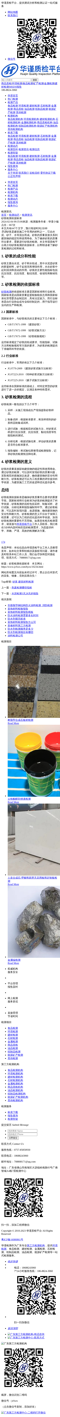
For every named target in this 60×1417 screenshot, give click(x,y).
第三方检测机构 (36, 1245)
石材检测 (45, 105)
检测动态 (13, 146)
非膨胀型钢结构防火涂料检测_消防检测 (30, 605)
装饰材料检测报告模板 (20, 612)
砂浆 (15, 581)
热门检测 (13, 99)
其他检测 (21, 112)
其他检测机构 (15, 129)
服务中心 (13, 169)
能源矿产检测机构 (47, 125)
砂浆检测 (6, 291)
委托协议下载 (48, 172)
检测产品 (13, 102)
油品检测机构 (15, 1090)
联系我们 (13, 15)
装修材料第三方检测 (19, 625)
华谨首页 (13, 95)
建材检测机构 (47, 119)
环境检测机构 (31, 119)
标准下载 (13, 132)
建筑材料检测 (26, 581)
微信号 (11, 59)
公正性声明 (14, 176)
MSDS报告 (15, 86)
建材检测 (34, 105)
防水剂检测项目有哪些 (20, 632)
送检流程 (34, 172)
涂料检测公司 (15, 635)
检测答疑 (13, 152)
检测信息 (34, 149)
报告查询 (13, 166)
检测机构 (13, 115)
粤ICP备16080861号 (12, 1239)
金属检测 (49, 83)
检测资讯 (24, 149)
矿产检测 (38, 83)
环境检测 (17, 83)
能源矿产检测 (15, 1055)
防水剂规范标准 (17, 618)
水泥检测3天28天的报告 (25, 593)
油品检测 (29, 109)
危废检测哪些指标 (22, 587)
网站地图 (13, 12)
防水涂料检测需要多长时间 (23, 615)
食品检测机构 (15, 119)
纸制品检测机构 (27, 125)
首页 (3, 215)
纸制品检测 (41, 109)
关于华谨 (13, 172)
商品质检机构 (44, 122)
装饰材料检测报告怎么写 (22, 622)
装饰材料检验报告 (18, 608)
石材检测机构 (15, 1080)
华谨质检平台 (24, 524)
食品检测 (28, 83)
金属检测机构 (28, 122)
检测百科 (13, 149)
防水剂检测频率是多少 (20, 628)
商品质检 (6, 83)
